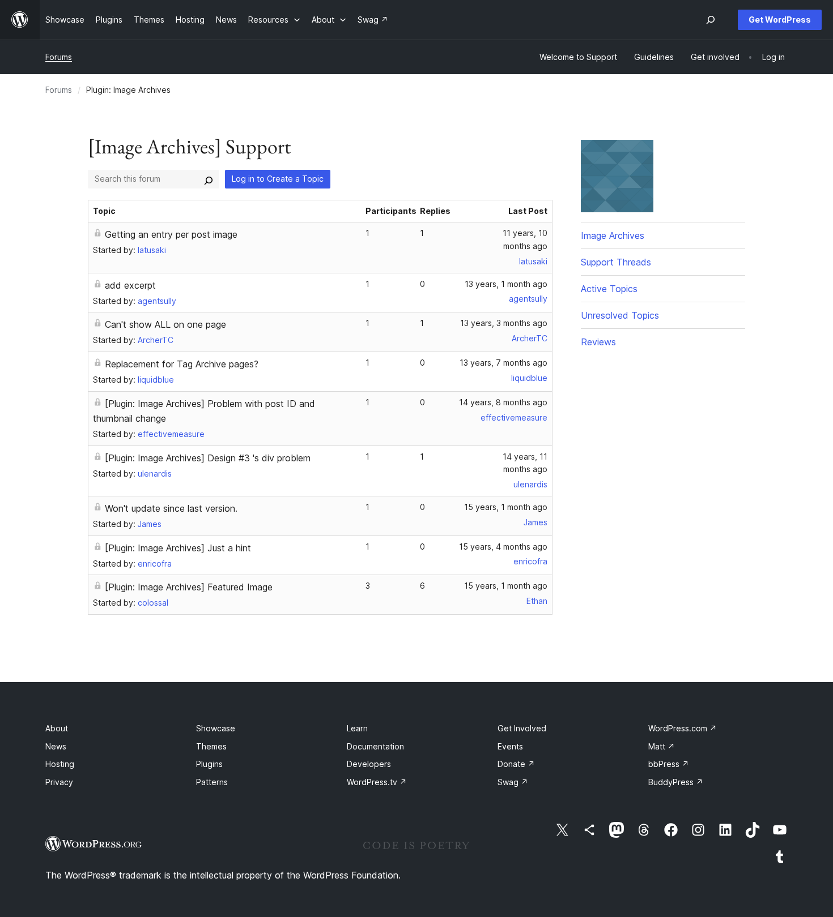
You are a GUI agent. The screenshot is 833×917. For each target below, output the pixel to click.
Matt (661, 746)
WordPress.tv (377, 782)
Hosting (59, 764)
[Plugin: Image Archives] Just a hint (178, 548)
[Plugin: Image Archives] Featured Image (189, 587)
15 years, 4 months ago (503, 546)
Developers (369, 764)
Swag (513, 782)
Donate (516, 764)
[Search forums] (208, 179)
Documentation (375, 746)
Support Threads (616, 262)
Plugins (209, 764)
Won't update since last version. (171, 508)
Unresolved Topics (620, 315)
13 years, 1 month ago (506, 284)
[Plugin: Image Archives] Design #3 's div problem (208, 458)
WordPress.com (682, 728)
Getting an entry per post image (171, 234)
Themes (211, 746)
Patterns (212, 782)
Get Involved (522, 728)
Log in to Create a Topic (278, 178)
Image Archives (612, 235)
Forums (58, 57)
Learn (357, 728)
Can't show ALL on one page (165, 324)
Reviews (598, 342)
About (56, 728)
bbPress (668, 764)
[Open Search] (710, 20)
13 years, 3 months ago (503, 323)
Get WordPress (780, 19)
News (55, 746)
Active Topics (609, 288)
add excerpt (130, 285)
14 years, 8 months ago (503, 402)
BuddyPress (675, 782)
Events (510, 746)
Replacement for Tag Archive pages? (181, 364)
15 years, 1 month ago (505, 507)
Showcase (215, 728)
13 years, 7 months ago (503, 362)
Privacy (59, 782)
